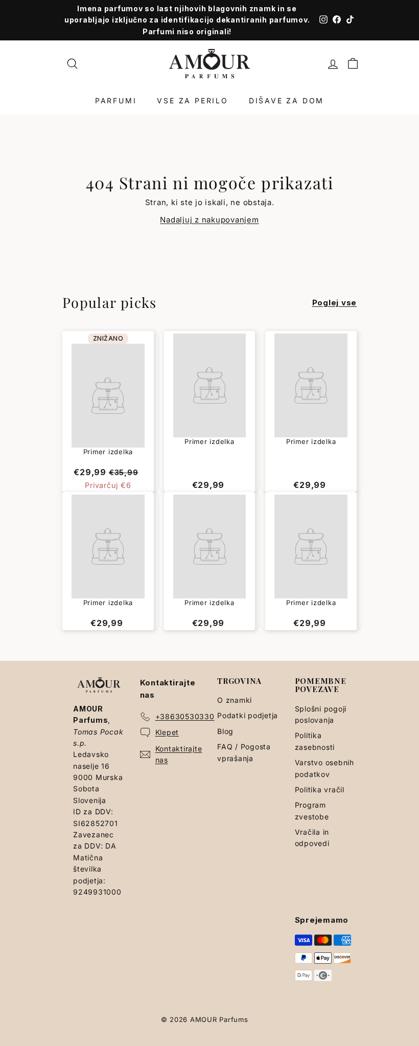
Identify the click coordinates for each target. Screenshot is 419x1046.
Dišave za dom (286, 100)
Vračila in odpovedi (312, 838)
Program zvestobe (312, 810)
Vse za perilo (192, 100)
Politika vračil (319, 789)
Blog (225, 731)
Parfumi (116, 100)
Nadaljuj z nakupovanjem (209, 220)
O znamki (234, 700)
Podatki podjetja (247, 715)
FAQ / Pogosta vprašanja (244, 752)
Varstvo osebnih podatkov (324, 768)
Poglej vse (334, 302)
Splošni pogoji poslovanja (321, 714)
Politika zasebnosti (315, 741)
